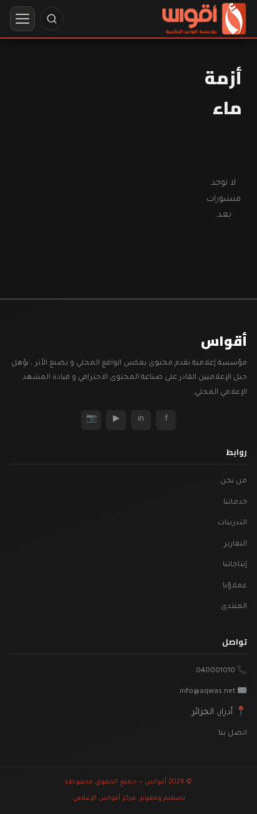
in (141, 419)
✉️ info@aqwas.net (213, 692)
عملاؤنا (235, 586)
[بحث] (52, 19)
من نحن (233, 482)
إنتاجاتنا (235, 565)
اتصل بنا (232, 734)
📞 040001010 (221, 671)
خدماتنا (235, 503)
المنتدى (234, 607)
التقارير (235, 545)
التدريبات (232, 523)
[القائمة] (22, 18)
